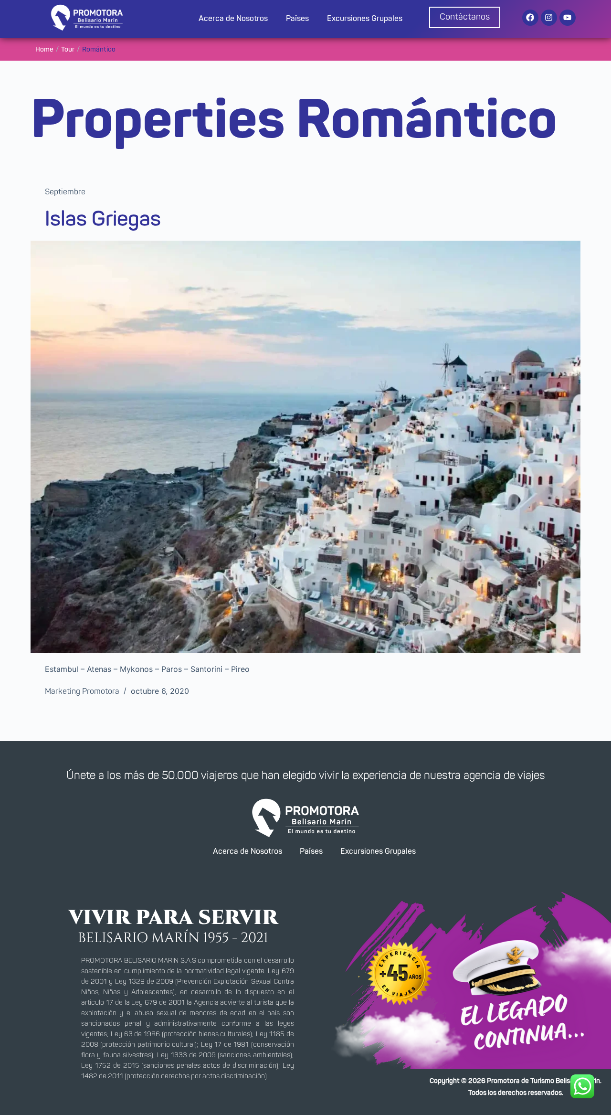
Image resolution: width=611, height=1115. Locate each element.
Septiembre (65, 192)
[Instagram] (549, 18)
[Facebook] (530, 18)
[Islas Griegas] (305, 447)
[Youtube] (567, 18)
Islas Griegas (103, 219)
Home (44, 49)
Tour (67, 49)
